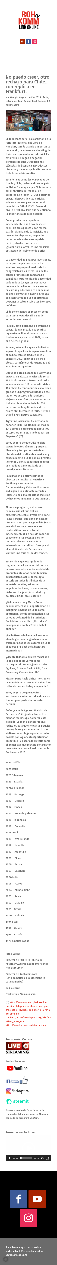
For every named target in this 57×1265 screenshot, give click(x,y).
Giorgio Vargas (18, 97)
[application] (28, 1148)
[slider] (26, 1158)
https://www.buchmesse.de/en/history (26, 1025)
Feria (45, 97)
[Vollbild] (47, 1158)
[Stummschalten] (42, 1158)
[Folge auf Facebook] (28, 41)
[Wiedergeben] (9, 1158)
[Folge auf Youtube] (22, 41)
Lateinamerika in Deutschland (21, 101)
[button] (28, 1148)
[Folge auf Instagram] (34, 41)
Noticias (42, 101)
